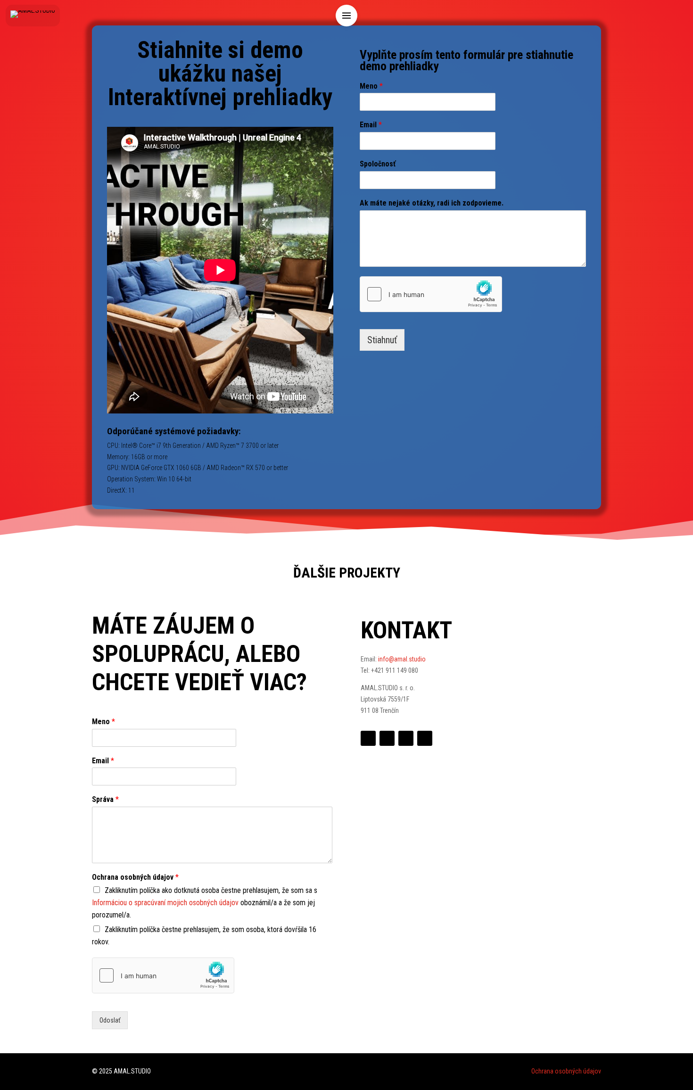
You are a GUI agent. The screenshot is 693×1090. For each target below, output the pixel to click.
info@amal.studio (402, 659)
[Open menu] (346, 15)
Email (371, 124)
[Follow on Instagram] (424, 738)
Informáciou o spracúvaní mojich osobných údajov (165, 902)
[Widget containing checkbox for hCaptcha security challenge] (431, 294)
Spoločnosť (378, 163)
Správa (105, 799)
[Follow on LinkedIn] (387, 738)
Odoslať (109, 1020)
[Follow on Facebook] (368, 738)
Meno (371, 86)
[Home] (33, 15)
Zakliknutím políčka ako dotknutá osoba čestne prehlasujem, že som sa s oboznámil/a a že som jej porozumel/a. (204, 902)
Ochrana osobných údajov (135, 877)
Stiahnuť (382, 340)
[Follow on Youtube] (405, 738)
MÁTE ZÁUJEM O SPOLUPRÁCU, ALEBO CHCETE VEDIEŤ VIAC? (199, 654)
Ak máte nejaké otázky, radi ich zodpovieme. (431, 202)
